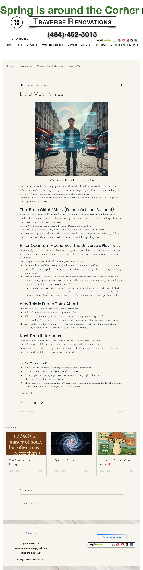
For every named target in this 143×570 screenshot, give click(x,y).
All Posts (9, 66)
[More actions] (121, 85)
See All (134, 427)
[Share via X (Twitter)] (28, 402)
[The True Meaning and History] (26, 443)
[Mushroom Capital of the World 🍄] (117, 443)
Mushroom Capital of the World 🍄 (115, 462)
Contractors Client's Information (50, 66)
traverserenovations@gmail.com (31, 548)
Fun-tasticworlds (25, 66)
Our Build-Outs (75, 66)
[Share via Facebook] (21, 402)
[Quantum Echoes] (71, 443)
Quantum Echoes (65, 460)
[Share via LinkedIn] (35, 402)
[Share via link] (41, 402)
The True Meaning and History (23, 462)
